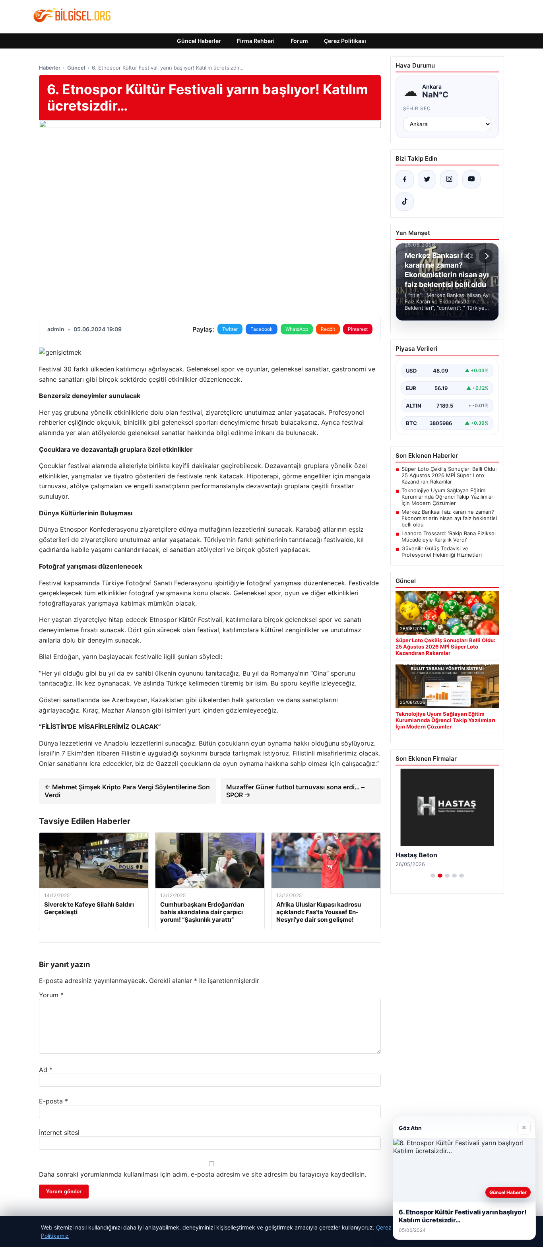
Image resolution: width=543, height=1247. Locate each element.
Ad (45, 1070)
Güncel (76, 67)
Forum (299, 40)
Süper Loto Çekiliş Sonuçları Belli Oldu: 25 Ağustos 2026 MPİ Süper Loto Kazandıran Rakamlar (449, 475)
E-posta (53, 1101)
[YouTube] (471, 179)
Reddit (328, 329)
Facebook (261, 329)
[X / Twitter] (427, 179)
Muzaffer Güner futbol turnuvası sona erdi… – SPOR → (295, 791)
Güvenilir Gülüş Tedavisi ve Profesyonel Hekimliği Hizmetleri (441, 551)
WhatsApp (296, 329)
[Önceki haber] (469, 256)
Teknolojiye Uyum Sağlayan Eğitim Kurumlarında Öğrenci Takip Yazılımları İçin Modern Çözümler (448, 496)
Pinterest (358, 329)
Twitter (230, 329)
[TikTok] (405, 201)
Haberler (49, 67)
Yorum (51, 995)
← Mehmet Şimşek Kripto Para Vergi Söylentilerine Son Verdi (127, 791)
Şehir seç (417, 108)
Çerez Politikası (345, 40)
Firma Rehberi (256, 40)
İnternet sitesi (59, 1132)
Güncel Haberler (199, 40)
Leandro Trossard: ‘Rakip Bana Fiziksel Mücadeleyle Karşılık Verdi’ (448, 536)
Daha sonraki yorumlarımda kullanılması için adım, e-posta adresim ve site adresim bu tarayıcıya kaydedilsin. (202, 1174)
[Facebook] (405, 179)
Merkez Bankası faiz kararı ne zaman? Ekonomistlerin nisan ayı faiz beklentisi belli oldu (449, 518)
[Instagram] (449, 179)
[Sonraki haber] (486, 256)
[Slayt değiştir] (433, 876)
